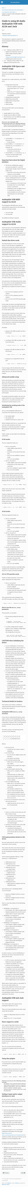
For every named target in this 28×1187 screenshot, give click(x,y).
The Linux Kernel (14, 2)
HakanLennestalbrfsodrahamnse (15, 57)
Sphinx (9, 1183)
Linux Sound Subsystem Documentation (12, 10)
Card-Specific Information (9, 12)
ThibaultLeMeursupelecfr (10, 35)
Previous (6, 1172)
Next (22, 1172)
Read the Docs (5, 1184)
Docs (3, 7)
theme (17, 1183)
